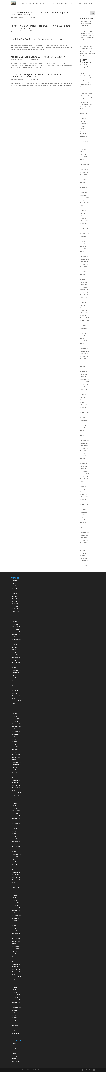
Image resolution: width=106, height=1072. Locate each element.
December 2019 (84, 287)
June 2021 (83, 241)
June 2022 (83, 210)
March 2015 (83, 433)
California (43, 3)
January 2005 (83, 566)
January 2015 (83, 438)
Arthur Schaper (16, 17)
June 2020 (83, 272)
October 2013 (84, 476)
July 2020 (82, 269)
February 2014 (84, 466)
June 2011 (83, 548)
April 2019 (83, 307)
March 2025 (83, 136)
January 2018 (83, 346)
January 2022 (83, 223)
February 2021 (84, 251)
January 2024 (83, 162)
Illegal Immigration (62, 3)
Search (92, 13)
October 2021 (84, 231)
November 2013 (84, 474)
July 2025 (82, 126)
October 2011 (84, 537)
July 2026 (82, 116)
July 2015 (82, 422)
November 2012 (84, 504)
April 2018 (83, 338)
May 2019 (82, 305)
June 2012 (83, 517)
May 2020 (82, 274)
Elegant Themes (22, 1070)
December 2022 (84, 195)
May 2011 (82, 550)
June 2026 (83, 118)
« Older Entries (15, 94)
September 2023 (84, 172)
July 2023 (82, 177)
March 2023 (83, 187)
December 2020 (84, 256)
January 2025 (83, 139)
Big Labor (35, 3)
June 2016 (83, 394)
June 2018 (83, 333)
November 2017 (84, 351)
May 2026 (82, 121)
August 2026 (83, 113)
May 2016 (82, 397)
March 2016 (83, 402)
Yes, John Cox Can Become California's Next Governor (38, 39)
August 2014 (83, 451)
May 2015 (82, 428)
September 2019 (84, 295)
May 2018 (82, 336)
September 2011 (84, 540)
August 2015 (83, 420)
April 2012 (83, 522)
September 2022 (84, 203)
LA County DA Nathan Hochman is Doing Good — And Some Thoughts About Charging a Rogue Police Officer (87, 35)
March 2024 (83, 157)
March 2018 (83, 341)
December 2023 (84, 164)
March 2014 (83, 463)
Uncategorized (88, 3)
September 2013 (84, 479)
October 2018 (84, 323)
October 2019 (84, 292)
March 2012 (83, 525)
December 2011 (84, 532)
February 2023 (84, 190)
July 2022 (82, 208)
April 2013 (83, 491)
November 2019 (84, 289)
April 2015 (83, 430)
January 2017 (83, 376)
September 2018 (84, 325)
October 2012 (84, 507)
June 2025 (83, 128)
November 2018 (84, 320)
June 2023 (83, 180)
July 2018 (82, 330)
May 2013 (82, 489)
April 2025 (83, 134)
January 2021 (83, 254)
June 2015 (83, 425)
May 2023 (82, 182)
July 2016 (82, 392)
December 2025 (84, 123)
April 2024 (83, 154)
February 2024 (84, 159)
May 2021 (82, 244)
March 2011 (83, 555)
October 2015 (84, 415)
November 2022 (84, 198)
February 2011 (84, 558)
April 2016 (83, 399)
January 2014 (83, 468)
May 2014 (82, 458)
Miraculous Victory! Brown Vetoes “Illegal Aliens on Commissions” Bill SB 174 (36, 75)
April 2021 (83, 246)
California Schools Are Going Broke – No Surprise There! (87, 53)
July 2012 (82, 514)
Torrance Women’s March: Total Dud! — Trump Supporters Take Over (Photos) (40, 13)
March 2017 (83, 371)
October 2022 (84, 200)
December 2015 (84, 410)
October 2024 (84, 141)
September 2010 (84, 560)
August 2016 (83, 389)
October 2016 (84, 384)
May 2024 (82, 151)
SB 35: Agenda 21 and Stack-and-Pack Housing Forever (86, 71)
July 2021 (82, 238)
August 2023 (83, 175)
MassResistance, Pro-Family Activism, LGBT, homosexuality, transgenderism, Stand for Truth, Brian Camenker (87, 25)
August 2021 (83, 236)
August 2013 (83, 481)
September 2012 (84, 509)
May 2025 (82, 131)
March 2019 (83, 310)
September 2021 (84, 233)
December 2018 (84, 318)
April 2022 (83, 215)
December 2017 (84, 348)
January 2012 (83, 530)
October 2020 (84, 261)
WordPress (38, 1070)
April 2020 (83, 277)
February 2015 (84, 435)
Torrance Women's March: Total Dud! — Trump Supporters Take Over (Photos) (40, 26)
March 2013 (83, 494)
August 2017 (83, 359)
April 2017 (83, 369)
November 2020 (84, 259)
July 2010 (82, 563)
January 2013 (83, 499)
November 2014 (84, 443)
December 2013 (84, 471)
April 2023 (83, 185)
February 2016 (84, 405)
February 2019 (84, 313)
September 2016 (84, 387)
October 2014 (84, 445)
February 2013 (84, 497)
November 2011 (84, 535)
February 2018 (84, 343)
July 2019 (82, 300)
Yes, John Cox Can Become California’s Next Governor (38, 56)
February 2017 (84, 374)
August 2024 (83, 144)
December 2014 (84, 440)
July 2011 (82, 545)
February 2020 (84, 282)
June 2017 (83, 364)
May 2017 (82, 366)
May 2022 (82, 213)
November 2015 (84, 412)
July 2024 (82, 146)
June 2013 (83, 486)
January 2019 (83, 315)
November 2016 (84, 382)
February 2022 (84, 221)
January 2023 (83, 192)
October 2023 (84, 169)
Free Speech (51, 3)
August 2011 (83, 543)
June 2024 (83, 149)
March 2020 (83, 279)
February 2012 (84, 527)
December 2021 (84, 226)
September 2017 (84, 356)
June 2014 (83, 456)
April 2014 (83, 461)
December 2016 (84, 379)
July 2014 (82, 453)
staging (80, 3)
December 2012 (84, 502)
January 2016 (83, 407)
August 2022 (83, 205)
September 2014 (84, 448)
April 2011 (83, 553)
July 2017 (82, 361)
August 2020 (83, 267)
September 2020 (84, 264)
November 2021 (84, 228)
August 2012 (83, 512)
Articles (28, 3)
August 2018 (83, 328)
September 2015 (84, 417)
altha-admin (15, 31)
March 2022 (83, 218)
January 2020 (83, 284)
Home (22, 3)
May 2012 (82, 520)
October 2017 (84, 353)
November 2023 (84, 167)
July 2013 (82, 484)
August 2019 (83, 297)
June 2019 (83, 302)
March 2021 (83, 249)
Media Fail (72, 3)
